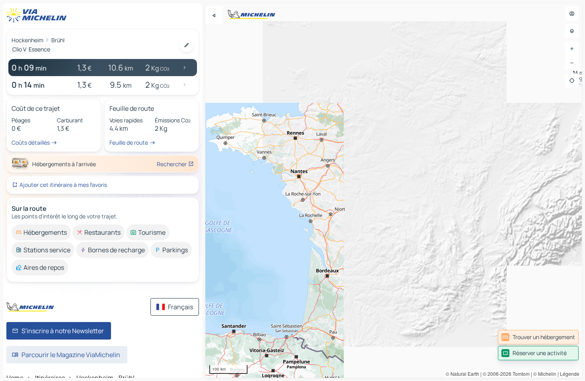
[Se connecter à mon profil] (572, 13)
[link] (538, 337)
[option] (41, 232)
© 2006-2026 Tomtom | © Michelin (519, 373)
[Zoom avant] (572, 48)
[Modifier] (186, 45)
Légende (569, 373)
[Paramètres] (572, 31)
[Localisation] (572, 80)
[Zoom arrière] (572, 63)
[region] (393, 190)
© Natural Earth (462, 373)
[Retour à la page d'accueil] (38, 15)
